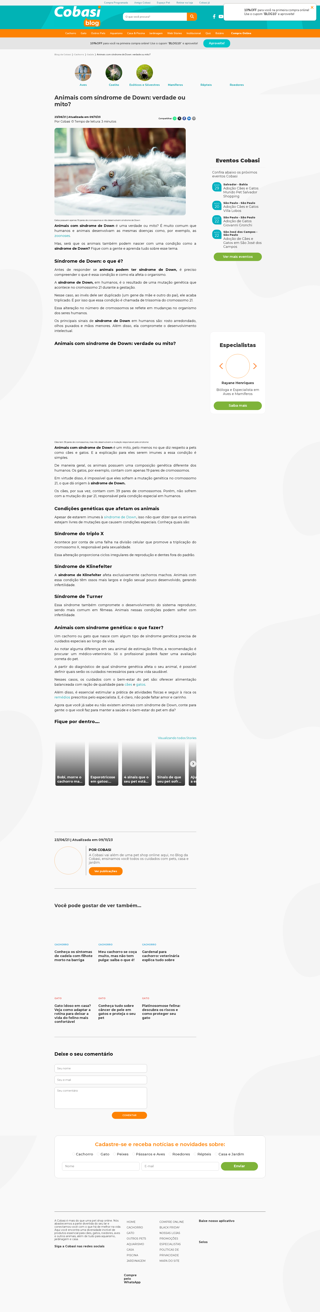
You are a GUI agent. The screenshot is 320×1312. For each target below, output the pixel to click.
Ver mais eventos (238, 257)
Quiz (208, 33)
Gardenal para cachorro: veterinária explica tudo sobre (160, 956)
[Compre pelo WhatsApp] (87, 1278)
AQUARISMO (135, 1244)
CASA (130, 1249)
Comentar (129, 1115)
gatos (140, 685)
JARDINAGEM (136, 1261)
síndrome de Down (120, 517)
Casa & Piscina (136, 33)
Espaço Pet (163, 2)
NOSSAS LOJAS (169, 1233)
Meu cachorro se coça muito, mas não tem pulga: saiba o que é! (117, 956)
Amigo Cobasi (142, 2)
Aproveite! (217, 43)
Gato (83, 33)
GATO (130, 1233)
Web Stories (174, 33)
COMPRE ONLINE (171, 1222)
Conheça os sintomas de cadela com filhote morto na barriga (73, 956)
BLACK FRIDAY (169, 1227)
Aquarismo (116, 33)
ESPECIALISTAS (170, 1244)
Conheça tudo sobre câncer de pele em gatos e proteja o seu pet (117, 1012)
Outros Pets (98, 33)
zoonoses (62, 236)
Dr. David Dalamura (238, 383)
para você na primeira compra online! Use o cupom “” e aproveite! (144, 43)
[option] (83, 75)
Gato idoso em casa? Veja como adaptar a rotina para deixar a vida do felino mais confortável (72, 1014)
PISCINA (132, 1255)
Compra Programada (116, 2)
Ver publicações (105, 871)
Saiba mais (238, 406)
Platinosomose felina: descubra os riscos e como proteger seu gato (161, 1012)
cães (128, 685)
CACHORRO (135, 1227)
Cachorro (70, 33)
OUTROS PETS (136, 1238)
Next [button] (254, 366)
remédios (62, 697)
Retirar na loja (184, 2)
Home (131, 1222)
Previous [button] (221, 366)
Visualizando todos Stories (177, 738)
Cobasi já (204, 2)
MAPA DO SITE (169, 1261)
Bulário (220, 33)
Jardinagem (156, 33)
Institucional (194, 33)
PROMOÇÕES (168, 1238)
